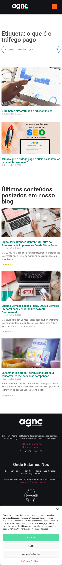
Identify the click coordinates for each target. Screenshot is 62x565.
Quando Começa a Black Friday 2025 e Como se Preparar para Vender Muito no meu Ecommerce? (30, 309)
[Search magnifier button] (57, 49)
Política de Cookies (29, 561)
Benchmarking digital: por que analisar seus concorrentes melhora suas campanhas (28, 374)
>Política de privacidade (31, 444)
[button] (57, 509)
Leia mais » (7, 264)
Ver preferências (31, 554)
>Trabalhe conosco (31, 447)
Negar (31, 545)
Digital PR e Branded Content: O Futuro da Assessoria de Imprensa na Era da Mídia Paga (29, 243)
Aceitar (31, 537)
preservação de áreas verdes (33, 482)
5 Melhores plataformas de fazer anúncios (27, 111)
